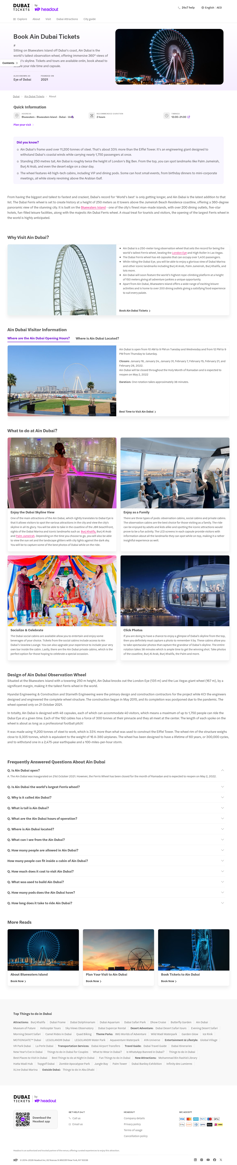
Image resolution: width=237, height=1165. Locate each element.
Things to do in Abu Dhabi (78, 1069)
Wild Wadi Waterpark (164, 1034)
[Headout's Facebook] (214, 1159)
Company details (134, 1118)
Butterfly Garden (181, 1022)
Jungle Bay (101, 1063)
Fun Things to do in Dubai (114, 1058)
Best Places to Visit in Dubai (30, 1058)
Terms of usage (133, 1130)
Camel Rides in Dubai (58, 1034)
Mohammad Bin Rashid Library (177, 1058)
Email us (77, 1124)
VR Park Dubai (22, 1046)
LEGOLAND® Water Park (90, 1040)
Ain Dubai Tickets (34, 96)
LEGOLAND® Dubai (58, 1040)
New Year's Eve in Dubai (28, 1052)
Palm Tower (120, 1063)
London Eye (179, 252)
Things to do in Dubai (182, 1052)
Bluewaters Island (93, 207)
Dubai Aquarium (110, 1022)
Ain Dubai (202, 1022)
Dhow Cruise (158, 1022)
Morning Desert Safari (27, 1034)
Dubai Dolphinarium (82, 1022)
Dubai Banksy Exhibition (147, 1063)
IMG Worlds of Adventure (130, 1034)
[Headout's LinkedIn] (195, 1159)
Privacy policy (132, 1124)
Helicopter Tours (50, 1028)
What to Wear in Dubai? (107, 1052)
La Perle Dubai (44, 1046)
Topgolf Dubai (46, 1063)
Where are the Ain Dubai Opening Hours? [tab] (38, 338)
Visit (48, 19)
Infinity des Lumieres (179, 1063)
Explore (22, 19)
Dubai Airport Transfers (105, 1046)
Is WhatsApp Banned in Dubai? (145, 1052)
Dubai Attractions (67, 19)
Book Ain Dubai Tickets (133, 310)
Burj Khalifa (38, 1022)
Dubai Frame (58, 1022)
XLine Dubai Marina (25, 1069)
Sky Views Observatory (79, 1028)
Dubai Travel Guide (155, 1046)
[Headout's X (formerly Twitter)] (220, 1159)
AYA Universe (152, 1040)
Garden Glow (190, 1034)
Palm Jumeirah (25, 536)
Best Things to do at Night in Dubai (73, 1058)
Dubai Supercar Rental (112, 1028)
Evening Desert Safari (204, 1028)
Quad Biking (83, 1034)
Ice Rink (208, 1034)
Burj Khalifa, (88, 531)
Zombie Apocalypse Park (74, 1063)
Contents (8, 63)
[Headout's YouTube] (208, 1159)
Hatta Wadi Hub (23, 1063)
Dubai (16, 96)
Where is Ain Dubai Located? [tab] (97, 338)
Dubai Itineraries (181, 1046)
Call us (76, 1118)
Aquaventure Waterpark (124, 1040)
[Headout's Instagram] (201, 1159)
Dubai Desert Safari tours (171, 1028)
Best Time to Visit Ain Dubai (136, 411)
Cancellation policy (136, 1136)
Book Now (17, 981)
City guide (90, 19)
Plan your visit (22, 124)
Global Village (208, 1040)
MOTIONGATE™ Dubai (27, 1040)
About (36, 19)
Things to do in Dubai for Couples (67, 1052)
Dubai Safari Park (135, 1022)
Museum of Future (24, 1028)
